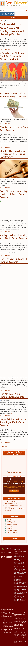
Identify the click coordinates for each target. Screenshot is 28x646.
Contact (20, 551)
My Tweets (6, 541)
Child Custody (11, 520)
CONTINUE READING (5, 49)
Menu (14, 17)
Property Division (12, 530)
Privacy (24, 551)
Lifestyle (9, 526)
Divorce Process (12, 524)
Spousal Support (12, 533)
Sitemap (16, 553)
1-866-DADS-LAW (7, 14)
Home (2, 21)
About (16, 551)
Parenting (10, 528)
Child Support (11, 522)
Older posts (3, 446)
